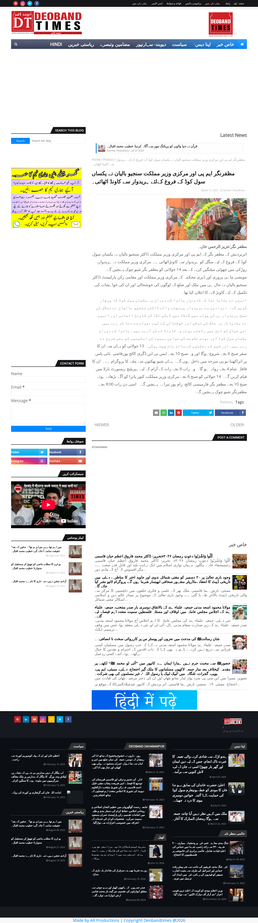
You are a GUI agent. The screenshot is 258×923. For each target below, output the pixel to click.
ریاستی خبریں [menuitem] (81, 44)
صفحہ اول (238, 3)
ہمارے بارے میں (213, 3)
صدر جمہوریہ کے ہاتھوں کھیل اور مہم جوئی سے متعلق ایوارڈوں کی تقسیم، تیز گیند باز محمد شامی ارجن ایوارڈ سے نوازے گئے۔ (119, 891)
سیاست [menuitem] (179, 44)
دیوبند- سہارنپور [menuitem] (151, 44)
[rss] (51, 719)
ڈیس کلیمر (157, 3)
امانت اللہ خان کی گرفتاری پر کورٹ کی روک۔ (36, 792)
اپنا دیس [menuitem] (203, 44)
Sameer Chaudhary (234, 190)
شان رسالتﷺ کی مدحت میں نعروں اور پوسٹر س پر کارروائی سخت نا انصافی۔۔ (157, 639)
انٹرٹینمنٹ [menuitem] (182, 54)
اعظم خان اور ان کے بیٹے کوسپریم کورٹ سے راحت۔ (35, 757)
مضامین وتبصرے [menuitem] (115, 44)
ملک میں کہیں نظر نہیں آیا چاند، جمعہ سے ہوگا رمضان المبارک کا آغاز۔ (199, 816)
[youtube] (67, 461)
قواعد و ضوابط (173, 3)
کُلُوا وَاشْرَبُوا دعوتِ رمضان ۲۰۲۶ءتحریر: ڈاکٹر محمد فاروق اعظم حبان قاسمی (154, 556)
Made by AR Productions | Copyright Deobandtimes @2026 (129, 920)
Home (96, 159)
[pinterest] (15, 3)
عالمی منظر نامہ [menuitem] (228, 54)
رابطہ (227, 3)
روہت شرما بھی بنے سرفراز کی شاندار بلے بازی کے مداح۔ (119, 872)
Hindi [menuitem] (56, 44)
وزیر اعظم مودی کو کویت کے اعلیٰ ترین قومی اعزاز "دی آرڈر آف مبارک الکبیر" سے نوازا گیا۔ (197, 892)
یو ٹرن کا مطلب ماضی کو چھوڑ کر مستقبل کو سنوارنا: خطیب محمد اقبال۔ (36, 566)
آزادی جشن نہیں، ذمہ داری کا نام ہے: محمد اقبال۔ (38, 581)
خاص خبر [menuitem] (225, 44)
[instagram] (22, 3)
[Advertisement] (129, 93)
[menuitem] (242, 44)
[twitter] (29, 3)
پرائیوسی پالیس (193, 3)
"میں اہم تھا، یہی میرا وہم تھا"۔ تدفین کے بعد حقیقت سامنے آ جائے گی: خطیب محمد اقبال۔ (36, 549)
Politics (108, 159)
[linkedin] (26, 719)
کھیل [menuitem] (201, 54)
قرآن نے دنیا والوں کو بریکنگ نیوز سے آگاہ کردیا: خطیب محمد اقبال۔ (152, 146)
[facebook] (36, 3)
